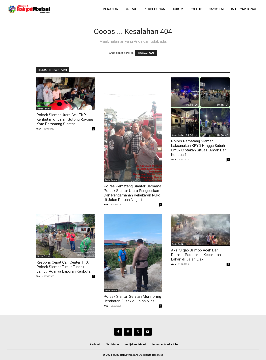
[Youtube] (148, 332)
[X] (138, 332)
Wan (38, 128)
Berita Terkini (43, 108)
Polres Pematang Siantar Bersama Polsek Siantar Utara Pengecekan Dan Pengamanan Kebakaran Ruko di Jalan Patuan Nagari (132, 193)
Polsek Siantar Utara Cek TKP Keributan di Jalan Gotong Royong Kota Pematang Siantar (64, 119)
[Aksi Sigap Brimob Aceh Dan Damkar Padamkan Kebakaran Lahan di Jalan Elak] (200, 230)
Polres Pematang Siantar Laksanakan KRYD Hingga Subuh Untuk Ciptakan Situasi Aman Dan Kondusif (199, 148)
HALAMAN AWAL (146, 53)
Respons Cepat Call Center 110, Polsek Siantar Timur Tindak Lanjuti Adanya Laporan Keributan (64, 267)
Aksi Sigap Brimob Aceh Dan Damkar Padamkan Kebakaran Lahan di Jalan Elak (196, 254)
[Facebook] (118, 332)
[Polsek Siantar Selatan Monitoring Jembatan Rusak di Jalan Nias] (133, 253)
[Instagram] (128, 332)
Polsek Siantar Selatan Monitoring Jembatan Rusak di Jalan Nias (132, 298)
